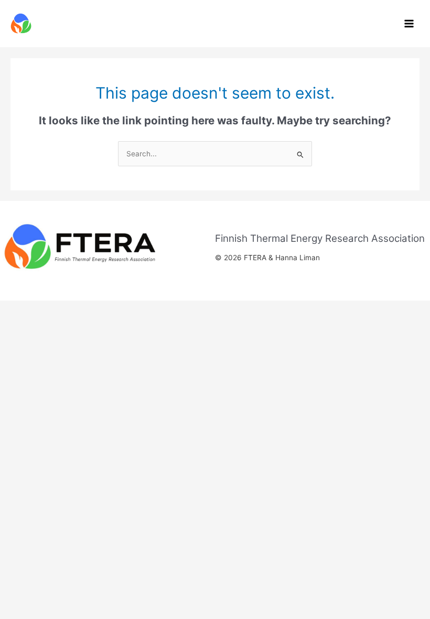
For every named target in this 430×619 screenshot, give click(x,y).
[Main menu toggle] (409, 24)
